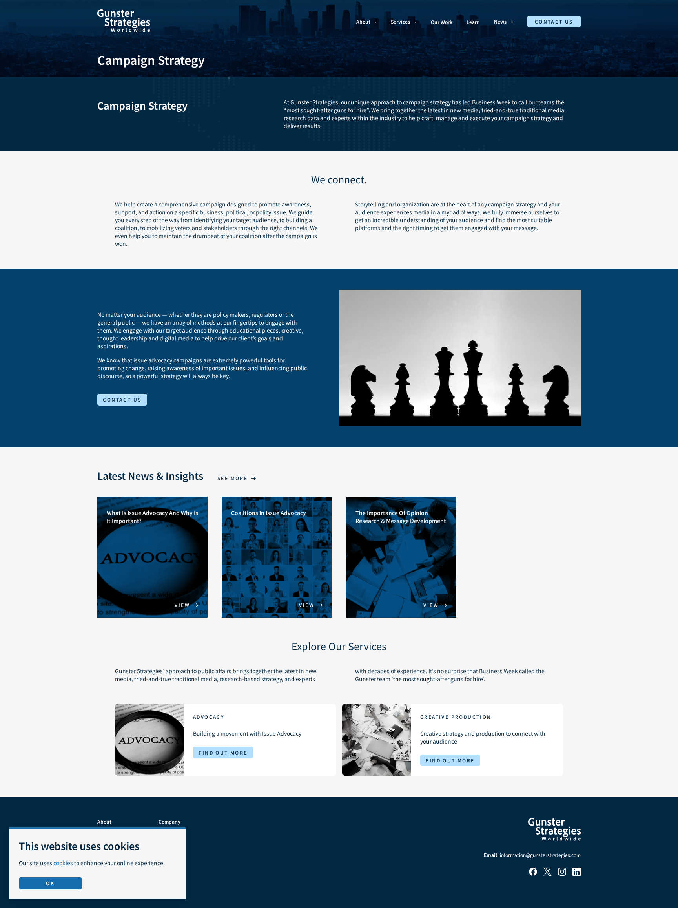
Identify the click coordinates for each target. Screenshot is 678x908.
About (363, 21)
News (500, 21)
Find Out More (223, 752)
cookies (63, 863)
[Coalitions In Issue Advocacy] (277, 557)
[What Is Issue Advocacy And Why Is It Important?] (152, 557)
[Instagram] (562, 873)
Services (400, 21)
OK (50, 883)
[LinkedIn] (576, 873)
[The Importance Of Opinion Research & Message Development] (401, 557)
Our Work (441, 21)
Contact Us (554, 21)
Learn (473, 21)
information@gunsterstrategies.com (540, 854)
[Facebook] (533, 873)
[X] (547, 873)
